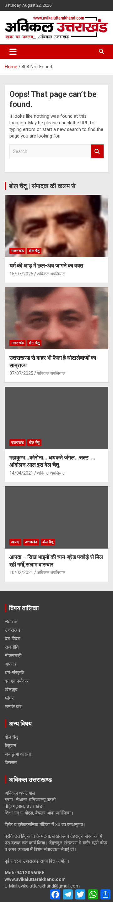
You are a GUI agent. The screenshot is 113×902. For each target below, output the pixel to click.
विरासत (11, 762)
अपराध (10, 664)
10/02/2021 (21, 572)
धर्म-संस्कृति (14, 672)
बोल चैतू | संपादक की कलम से (42, 186)
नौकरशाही (13, 655)
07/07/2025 (21, 373)
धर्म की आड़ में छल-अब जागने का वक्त (46, 265)
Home (11, 621)
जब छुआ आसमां (18, 754)
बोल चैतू (34, 251)
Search (97, 151)
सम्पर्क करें (13, 706)
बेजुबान (10, 745)
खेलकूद (11, 689)
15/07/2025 (21, 273)
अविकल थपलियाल (51, 273)
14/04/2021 (21, 473)
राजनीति (12, 647)
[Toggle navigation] (13, 51)
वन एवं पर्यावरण (17, 681)
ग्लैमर (9, 698)
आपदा (15, 542)
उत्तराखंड (17, 251)
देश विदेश (12, 638)
